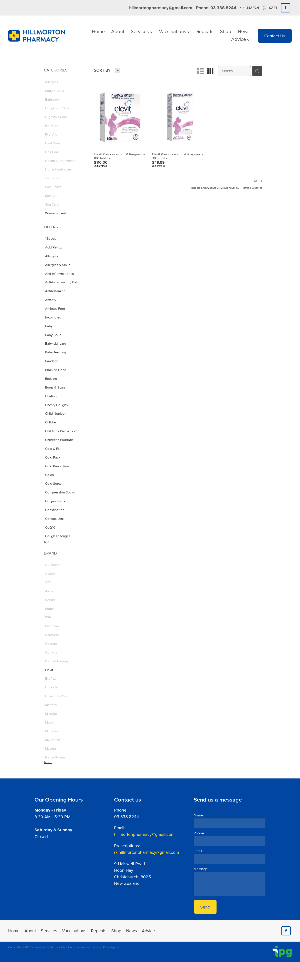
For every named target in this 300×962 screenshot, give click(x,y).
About (117, 31)
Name (198, 815)
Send (205, 907)
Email (198, 851)
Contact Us (274, 36)
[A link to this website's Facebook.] (285, 7)
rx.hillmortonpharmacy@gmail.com (146, 852)
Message (201, 869)
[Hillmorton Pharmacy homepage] (36, 36)
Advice (239, 39)
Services (140, 31)
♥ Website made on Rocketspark (98, 947)
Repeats (204, 31)
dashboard (41, 947)
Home (98, 31)
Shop (225, 31)
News (244, 31)
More (48, 541)
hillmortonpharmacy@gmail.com (160, 7)
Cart (272, 7)
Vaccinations (173, 31)
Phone (199, 833)
